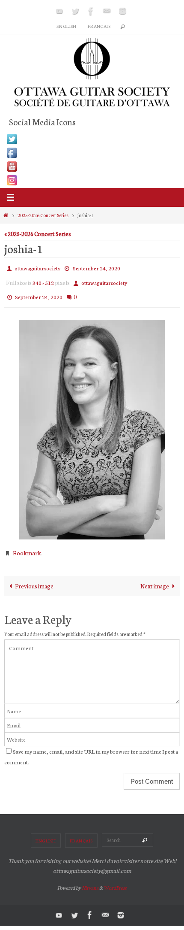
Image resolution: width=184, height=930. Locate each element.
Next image (154, 577)
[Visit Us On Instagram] (92, 180)
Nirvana (90, 879)
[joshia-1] (92, 423)
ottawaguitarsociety (37, 267)
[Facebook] (91, 11)
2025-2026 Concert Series (43, 215)
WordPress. (115, 879)
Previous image (34, 577)
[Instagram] (123, 11)
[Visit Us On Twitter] (92, 139)
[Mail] (107, 11)
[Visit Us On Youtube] (92, 166)
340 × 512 (43, 279)
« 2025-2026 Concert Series (37, 233)
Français (99, 26)
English (66, 26)
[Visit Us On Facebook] (92, 153)
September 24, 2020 (96, 267)
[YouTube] (59, 11)
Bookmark (27, 546)
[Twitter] (75, 11)
